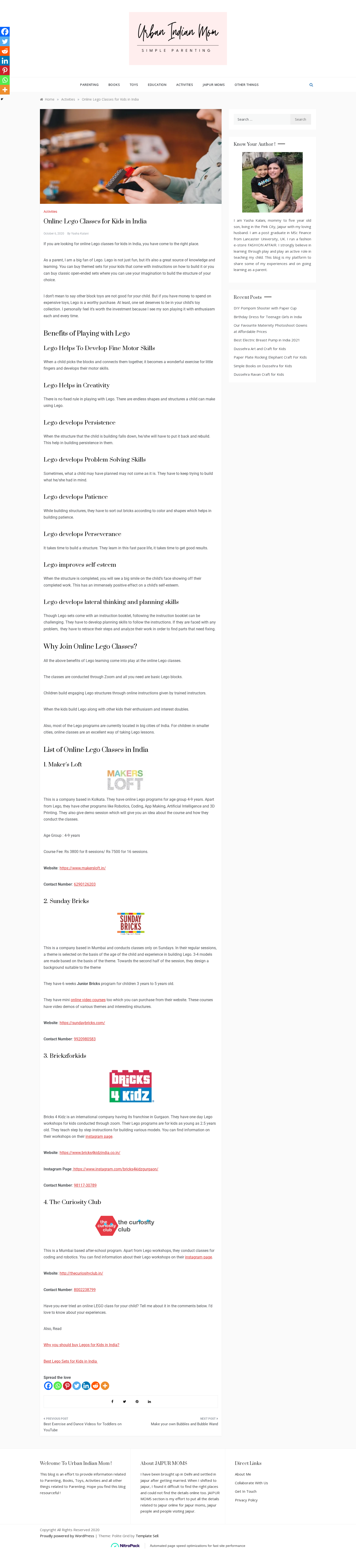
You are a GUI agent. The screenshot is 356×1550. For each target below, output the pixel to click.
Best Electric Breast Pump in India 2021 (267, 340)
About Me (243, 1474)
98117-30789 (85, 1185)
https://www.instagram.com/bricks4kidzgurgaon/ (115, 1169)
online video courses (88, 1000)
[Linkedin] (86, 1385)
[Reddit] (95, 1385)
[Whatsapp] (58, 1385)
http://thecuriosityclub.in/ (81, 1273)
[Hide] (2, 99)
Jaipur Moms (214, 84)
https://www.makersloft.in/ (83, 868)
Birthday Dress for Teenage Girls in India (268, 316)
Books (114, 84)
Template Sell (147, 1535)
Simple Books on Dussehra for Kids (263, 365)
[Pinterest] (67, 1385)
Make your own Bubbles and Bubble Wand (184, 1424)
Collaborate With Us (251, 1482)
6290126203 (85, 884)
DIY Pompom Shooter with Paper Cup (265, 308)
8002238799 (85, 1289)
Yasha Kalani (80, 233)
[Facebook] (48, 1385)
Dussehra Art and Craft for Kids (260, 348)
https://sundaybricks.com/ (82, 1023)
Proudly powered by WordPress (67, 1535)
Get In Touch (245, 1491)
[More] (105, 1385)
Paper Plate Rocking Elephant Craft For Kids (270, 357)
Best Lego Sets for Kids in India (71, 1361)
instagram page (98, 1136)
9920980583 (85, 1039)
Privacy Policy (246, 1500)
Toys (134, 84)
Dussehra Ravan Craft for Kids (259, 374)
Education (157, 84)
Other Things (247, 84)
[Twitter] (76, 1385)
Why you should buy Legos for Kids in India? (81, 1345)
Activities (184, 84)
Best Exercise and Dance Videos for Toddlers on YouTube (83, 1427)
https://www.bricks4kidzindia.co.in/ (90, 1152)
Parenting (89, 84)
